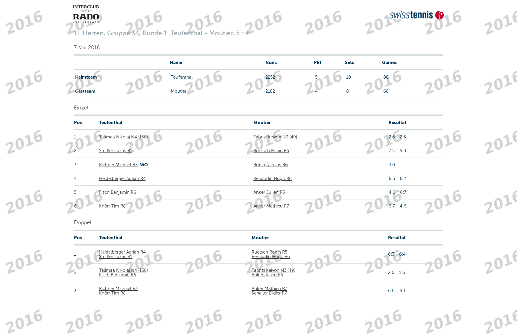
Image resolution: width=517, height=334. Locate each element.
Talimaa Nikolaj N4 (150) (123, 137)
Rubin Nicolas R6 (270, 164)
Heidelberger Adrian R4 (122, 178)
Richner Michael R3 (118, 164)
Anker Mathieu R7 (271, 206)
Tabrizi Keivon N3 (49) (275, 137)
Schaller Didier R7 (269, 293)
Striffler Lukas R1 (115, 150)
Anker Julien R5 (269, 192)
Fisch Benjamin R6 (117, 192)
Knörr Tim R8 (112, 206)
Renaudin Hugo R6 (272, 178)
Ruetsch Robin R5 (271, 150)
